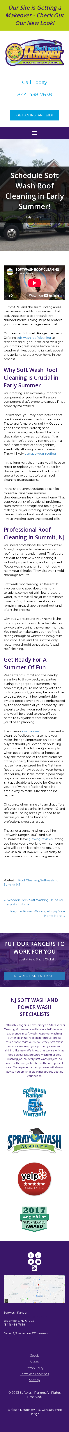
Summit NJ (12, 884)
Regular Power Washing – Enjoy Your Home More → (37, 913)
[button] (34, 115)
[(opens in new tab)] (34, 1179)
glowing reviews (40, 839)
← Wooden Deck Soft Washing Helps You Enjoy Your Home (34, 902)
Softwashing (49, 880)
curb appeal (31, 731)
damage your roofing (40, 453)
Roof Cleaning (28, 880)
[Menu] (34, 133)
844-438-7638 (34, 94)
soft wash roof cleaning (34, 337)
